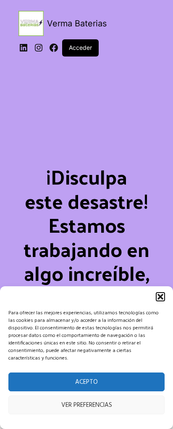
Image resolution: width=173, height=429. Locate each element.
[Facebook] (54, 48)
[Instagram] (39, 48)
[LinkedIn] (23, 48)
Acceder (80, 47)
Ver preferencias (86, 405)
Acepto (86, 382)
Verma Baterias (77, 23)
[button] (160, 297)
